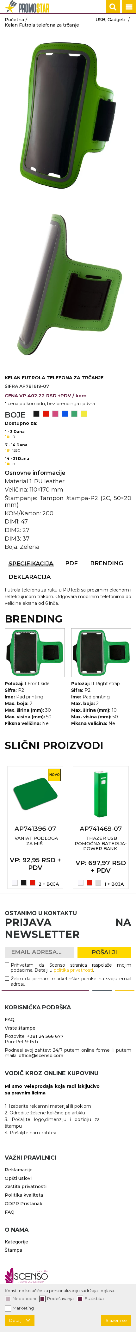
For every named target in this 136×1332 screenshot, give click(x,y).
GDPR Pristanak (23, 1203)
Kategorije (16, 1242)
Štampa (13, 1250)
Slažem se (116, 1320)
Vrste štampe (20, 1028)
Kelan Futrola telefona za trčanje (42, 25)
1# (7, 436)
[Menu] (129, 7)
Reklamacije (19, 1170)
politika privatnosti (73, 970)
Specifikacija (31, 563)
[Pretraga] (113, 7)
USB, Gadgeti (110, 19)
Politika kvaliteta (24, 1195)
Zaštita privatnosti (25, 1186)
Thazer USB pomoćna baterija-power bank (101, 843)
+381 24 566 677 (45, 1036)
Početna (14, 19)
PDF (71, 563)
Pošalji (104, 952)
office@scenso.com (41, 1055)
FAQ (10, 1019)
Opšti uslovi (18, 1178)
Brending (106, 563)
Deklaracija (30, 576)
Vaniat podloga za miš (36, 840)
